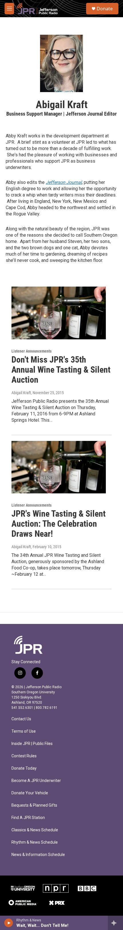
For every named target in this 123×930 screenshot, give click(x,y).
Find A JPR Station (28, 818)
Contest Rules (24, 756)
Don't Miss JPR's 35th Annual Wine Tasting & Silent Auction (60, 370)
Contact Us (21, 719)
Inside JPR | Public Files (32, 744)
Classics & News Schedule (34, 830)
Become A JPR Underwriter (36, 781)
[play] (8, 923)
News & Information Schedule (38, 855)
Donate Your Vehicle (29, 793)
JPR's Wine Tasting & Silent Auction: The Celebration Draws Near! (58, 524)
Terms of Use (23, 731)
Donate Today (24, 768)
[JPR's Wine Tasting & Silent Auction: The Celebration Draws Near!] (58, 467)
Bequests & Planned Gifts (34, 805)
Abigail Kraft (21, 392)
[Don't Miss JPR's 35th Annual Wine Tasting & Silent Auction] (58, 313)
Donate (105, 8)
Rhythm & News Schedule (34, 842)
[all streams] (115, 923)
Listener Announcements (31, 351)
